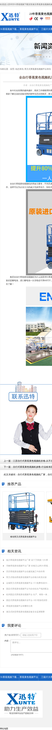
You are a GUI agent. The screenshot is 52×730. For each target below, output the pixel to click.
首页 (12, 69)
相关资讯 (14, 551)
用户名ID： (12, 635)
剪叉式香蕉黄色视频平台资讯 (38, 69)
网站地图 (4, 729)
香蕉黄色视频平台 (29, 29)
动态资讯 (19, 69)
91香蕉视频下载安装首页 (9, 30)
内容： (7, 641)
